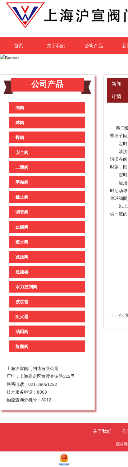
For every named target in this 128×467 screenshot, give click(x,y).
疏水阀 (22, 241)
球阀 (20, 122)
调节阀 (22, 212)
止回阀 (22, 226)
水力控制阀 (26, 286)
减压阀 (22, 256)
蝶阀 (20, 137)
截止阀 (22, 197)
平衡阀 (22, 182)
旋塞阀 (22, 346)
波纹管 (22, 301)
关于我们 (56, 45)
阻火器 (22, 316)
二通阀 (22, 167)
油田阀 (22, 331)
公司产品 (94, 45)
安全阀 (22, 152)
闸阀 (20, 107)
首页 (18, 45)
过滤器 (22, 271)
